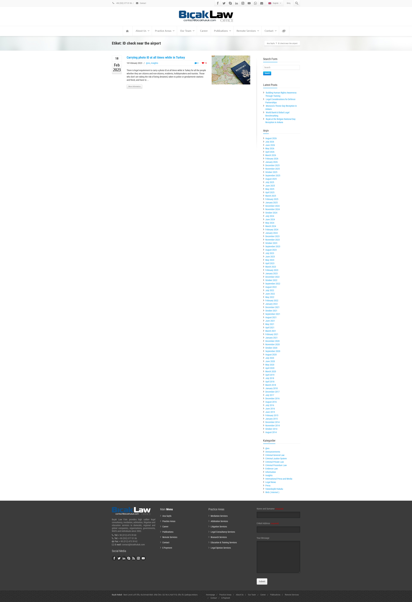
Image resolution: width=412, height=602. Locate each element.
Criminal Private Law (274, 462)
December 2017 (272, 391)
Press (267, 485)
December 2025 (272, 165)
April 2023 (269, 263)
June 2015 (270, 412)
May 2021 (269, 324)
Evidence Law (271, 468)
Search (267, 73)
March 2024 (270, 226)
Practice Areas (163, 30)
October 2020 (271, 348)
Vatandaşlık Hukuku (274, 489)
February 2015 (271, 415)
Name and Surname (270, 508)
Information (270, 472)
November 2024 (272, 209)
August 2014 (271, 432)
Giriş (288, 3)
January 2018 (271, 388)
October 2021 (271, 310)
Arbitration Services (219, 521)
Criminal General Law (274, 455)
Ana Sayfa (166, 516)
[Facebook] (218, 3)
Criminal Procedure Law (276, 465)
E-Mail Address (268, 523)
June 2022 (270, 293)
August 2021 (271, 317)
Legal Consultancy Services (223, 532)
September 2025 (272, 175)
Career (204, 30)
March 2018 (270, 385)
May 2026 (269, 148)
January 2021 (271, 337)
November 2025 (272, 168)
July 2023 (269, 253)
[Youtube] (249, 3)
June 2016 (270, 408)
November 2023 (272, 239)
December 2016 (272, 398)
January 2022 (271, 304)
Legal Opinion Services (221, 547)
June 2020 (270, 361)
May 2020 (269, 364)
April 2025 (269, 192)
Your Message (263, 538)
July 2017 (269, 395)
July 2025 (269, 182)
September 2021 (272, 314)
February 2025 (271, 199)
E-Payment (167, 547)
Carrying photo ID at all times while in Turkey (156, 57)
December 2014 (272, 422)
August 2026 (271, 138)
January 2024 (271, 233)
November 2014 (272, 425)
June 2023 (270, 256)
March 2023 (270, 266)
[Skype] (230, 3)
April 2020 (269, 368)
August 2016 (271, 402)
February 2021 (271, 334)
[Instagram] (243, 3)
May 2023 (269, 260)
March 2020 (270, 371)
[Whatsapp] (255, 3)
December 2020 (272, 341)
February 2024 (271, 229)
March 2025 (270, 195)
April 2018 (269, 381)
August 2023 (271, 250)
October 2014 (271, 429)
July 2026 (269, 141)
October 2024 (271, 212)
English (275, 3)
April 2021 (269, 327)
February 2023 (271, 270)
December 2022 (272, 277)
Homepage (210, 594)
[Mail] (261, 3)
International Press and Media (278, 478)
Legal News (270, 482)
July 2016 (269, 405)
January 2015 (271, 418)
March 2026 (270, 155)
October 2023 (271, 243)
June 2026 (270, 145)
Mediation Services (219, 516)
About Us (141, 30)
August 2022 (271, 287)
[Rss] (133, 558)
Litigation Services (219, 526)
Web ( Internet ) (272, 492)
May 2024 (269, 223)
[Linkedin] (236, 3)
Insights (154, 63)
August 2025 (271, 179)
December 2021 (272, 307)
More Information (134, 86)
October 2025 (271, 172)
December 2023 (272, 236)
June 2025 (270, 185)
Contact (142, 3)
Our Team (185, 30)
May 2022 (269, 297)
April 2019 (269, 375)
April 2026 (269, 152)
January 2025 (271, 202)
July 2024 (269, 216)
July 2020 (269, 358)
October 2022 (271, 280)
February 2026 (271, 158)
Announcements (272, 451)
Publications (221, 30)
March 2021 (270, 331)
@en (148, 63)
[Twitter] (224, 3)
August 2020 (271, 354)
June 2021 (270, 321)
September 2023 (272, 246)
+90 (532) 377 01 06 (124, 3)
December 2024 (272, 206)
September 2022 (272, 283)
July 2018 (269, 378)
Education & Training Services (224, 542)
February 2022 (271, 300)
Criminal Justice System (276, 458)
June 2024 (270, 219)
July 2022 (269, 290)
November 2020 (272, 344)
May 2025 (269, 189)
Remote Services (246, 30)
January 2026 (271, 162)
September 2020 (272, 351)
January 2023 (271, 273)
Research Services (219, 537)
